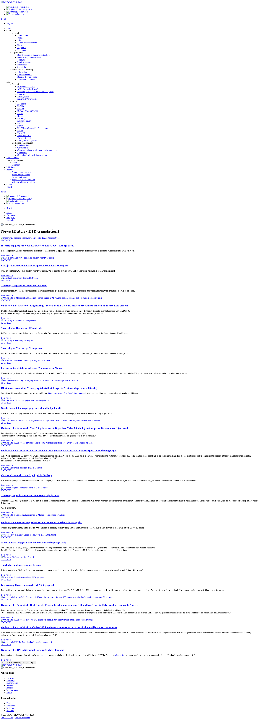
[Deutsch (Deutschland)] (17, 12)
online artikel (119, 655)
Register (10, 23)
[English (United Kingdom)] (19, 9)
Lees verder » (7, 255)
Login (3, 19)
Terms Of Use (7, 717)
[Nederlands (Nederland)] (17, 7)
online (43, 655)
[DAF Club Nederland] (11, 2)
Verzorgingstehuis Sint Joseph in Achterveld (67, 393)
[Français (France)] (15, 14)
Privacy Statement (22, 717)
